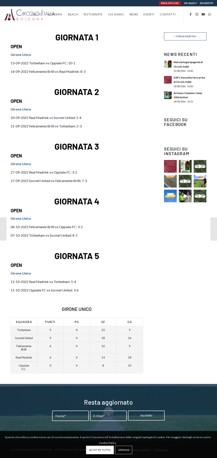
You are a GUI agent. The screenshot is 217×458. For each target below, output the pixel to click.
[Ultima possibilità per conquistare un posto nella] (200, 166)
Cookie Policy (107, 442)
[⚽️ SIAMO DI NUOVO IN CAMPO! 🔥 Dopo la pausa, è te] (170, 181)
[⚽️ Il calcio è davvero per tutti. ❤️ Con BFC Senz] (170, 166)
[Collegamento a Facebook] (190, 14)
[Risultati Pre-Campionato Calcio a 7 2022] (213, 229)
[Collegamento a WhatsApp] (209, 14)
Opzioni (123, 449)
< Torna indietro (185, 36)
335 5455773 (206, 3)
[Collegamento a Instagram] (197, 14)
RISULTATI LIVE (170, 3)
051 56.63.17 (190, 3)
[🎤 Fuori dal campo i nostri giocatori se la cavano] (185, 196)
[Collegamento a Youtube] (203, 14)
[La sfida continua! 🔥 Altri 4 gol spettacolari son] (185, 181)
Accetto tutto (100, 449)
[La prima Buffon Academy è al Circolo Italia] (3, 229)
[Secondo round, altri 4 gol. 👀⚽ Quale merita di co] (200, 196)
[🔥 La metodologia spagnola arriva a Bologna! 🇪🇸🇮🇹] (185, 166)
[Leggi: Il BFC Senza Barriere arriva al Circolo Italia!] (168, 80)
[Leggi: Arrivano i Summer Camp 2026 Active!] (168, 95)
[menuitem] (36, 14)
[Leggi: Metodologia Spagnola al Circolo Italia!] (168, 64)
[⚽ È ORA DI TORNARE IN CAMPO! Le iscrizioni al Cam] (200, 181)
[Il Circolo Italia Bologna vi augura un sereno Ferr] (170, 196)
